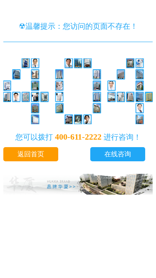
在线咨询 (117, 154)
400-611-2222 (78, 136)
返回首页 (30, 154)
